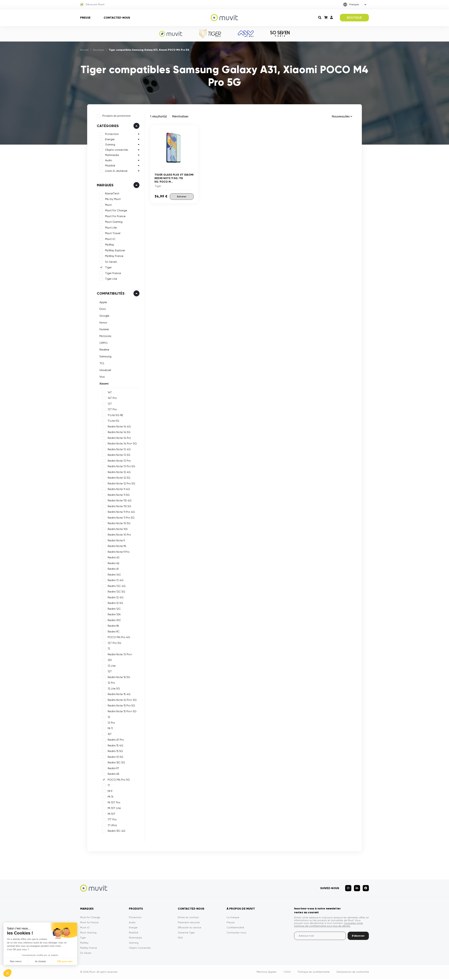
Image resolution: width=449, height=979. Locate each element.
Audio (108, 160)
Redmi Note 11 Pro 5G (121, 517)
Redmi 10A (114, 614)
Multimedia (112, 155)
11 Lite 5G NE (115, 415)
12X (110, 660)
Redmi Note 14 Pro (119, 438)
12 (109, 717)
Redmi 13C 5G (116, 591)
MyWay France (114, 256)
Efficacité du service (189, 927)
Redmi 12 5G (115, 603)
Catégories (108, 126)
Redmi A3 (113, 557)
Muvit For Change (116, 210)
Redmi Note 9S (117, 546)
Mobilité (110, 165)
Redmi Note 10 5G (119, 523)
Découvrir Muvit (95, 4)
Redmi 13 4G (115, 580)
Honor (103, 322)
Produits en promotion (116, 115)
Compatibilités (111, 293)
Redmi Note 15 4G (119, 694)
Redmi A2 (113, 563)
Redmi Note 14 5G (119, 432)
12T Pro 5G (114, 643)
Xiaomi (103, 383)
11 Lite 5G (113, 420)
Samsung (105, 356)
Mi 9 (110, 791)
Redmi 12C (114, 608)
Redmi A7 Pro (116, 739)
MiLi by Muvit (113, 199)
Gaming (110, 144)
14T (110, 392)
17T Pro (112, 819)
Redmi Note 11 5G (119, 495)
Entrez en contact (188, 917)
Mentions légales (267, 971)
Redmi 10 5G (115, 757)
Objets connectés (116, 149)
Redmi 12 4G (115, 597)
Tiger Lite (111, 278)
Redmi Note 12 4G (119, 472)
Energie (110, 139)
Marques (105, 185)
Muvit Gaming (113, 221)
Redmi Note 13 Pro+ (120, 654)
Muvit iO (110, 239)
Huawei (104, 329)
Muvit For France (115, 216)
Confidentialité (235, 927)
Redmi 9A (113, 625)
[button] (7, 973)
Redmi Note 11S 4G (120, 500)
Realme (104, 349)
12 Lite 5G (114, 688)
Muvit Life (111, 227)
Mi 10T (111, 813)
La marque (233, 917)
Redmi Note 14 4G (119, 426)
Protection (112, 134)
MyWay (109, 244)
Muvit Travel (112, 233)
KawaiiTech (112, 193)
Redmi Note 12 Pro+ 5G (122, 700)
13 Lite (112, 665)
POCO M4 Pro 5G (119, 779)
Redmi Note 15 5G (119, 677)
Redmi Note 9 (116, 540)
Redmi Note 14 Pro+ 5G (122, 443)
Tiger (108, 267)
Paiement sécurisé (189, 922)
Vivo (102, 376)
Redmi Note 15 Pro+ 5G (122, 711)
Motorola (105, 336)
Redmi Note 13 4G (119, 449)
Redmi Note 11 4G (119, 489)
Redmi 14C (114, 574)
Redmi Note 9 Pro (119, 551)
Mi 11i (110, 796)
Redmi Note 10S (118, 529)
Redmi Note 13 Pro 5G (121, 466)
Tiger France (113, 273)
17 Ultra (112, 825)
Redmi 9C (114, 631)
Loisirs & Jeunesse (116, 170)
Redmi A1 (113, 568)
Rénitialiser (180, 116)
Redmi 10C (114, 620)
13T (110, 403)
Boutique (98, 49)
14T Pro (112, 398)
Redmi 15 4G (115, 745)
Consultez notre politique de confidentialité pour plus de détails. (328, 924)
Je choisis (40, 961)
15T (110, 734)
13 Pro (111, 722)
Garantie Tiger (186, 932)
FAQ (180, 937)
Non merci (15, 961)
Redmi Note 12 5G (119, 477)
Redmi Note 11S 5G (119, 506)
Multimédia (135, 937)
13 (109, 648)
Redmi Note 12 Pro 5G (121, 483)
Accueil (84, 49)
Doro (102, 309)
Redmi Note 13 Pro (119, 460)
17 (109, 785)
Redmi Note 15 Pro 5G (121, 705)
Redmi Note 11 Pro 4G (121, 512)
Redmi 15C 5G (116, 762)
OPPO (103, 343)
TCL (101, 363)
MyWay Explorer (115, 250)
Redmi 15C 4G (116, 830)
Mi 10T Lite (114, 808)
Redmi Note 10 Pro (119, 534)
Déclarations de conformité (353, 971)
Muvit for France (89, 922)
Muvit (108, 204)
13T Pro (112, 409)
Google (104, 315)
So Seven (111, 261)
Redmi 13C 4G (117, 586)
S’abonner (358, 935)
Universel (105, 370)
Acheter (181, 196)
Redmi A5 (113, 774)
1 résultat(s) (158, 116)
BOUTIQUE (354, 17)
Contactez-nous (117, 17)
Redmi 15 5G (115, 751)
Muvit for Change (90, 917)
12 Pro (111, 682)
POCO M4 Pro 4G (119, 637)
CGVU (287, 971)
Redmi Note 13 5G (119, 455)
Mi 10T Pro (114, 802)
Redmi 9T (113, 768)
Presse (85, 17)
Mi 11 (110, 728)
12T (110, 671)
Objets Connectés (140, 947)
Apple (103, 302)
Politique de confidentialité (314, 971)
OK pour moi (64, 961)
